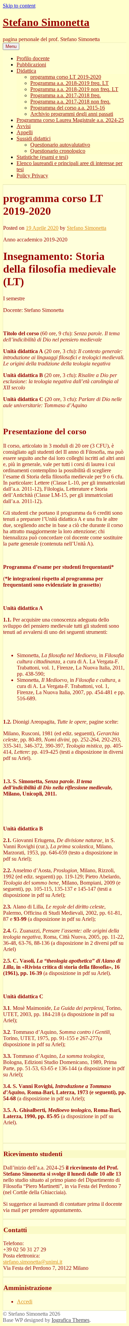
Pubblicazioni (31, 64)
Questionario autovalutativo (60, 145)
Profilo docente (33, 58)
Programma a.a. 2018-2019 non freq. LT (74, 89)
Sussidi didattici (34, 138)
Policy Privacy (32, 175)
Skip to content (19, 6)
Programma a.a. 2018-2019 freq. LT (69, 83)
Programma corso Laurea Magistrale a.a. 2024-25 (70, 120)
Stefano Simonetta (46, 22)
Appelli (25, 132)
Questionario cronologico (57, 151)
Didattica (26, 71)
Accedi (24, 1301)
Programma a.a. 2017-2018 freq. (65, 95)
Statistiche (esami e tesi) (42, 157)
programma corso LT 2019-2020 (65, 77)
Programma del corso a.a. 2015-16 (67, 108)
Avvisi (24, 126)
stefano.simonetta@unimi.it (32, 1262)
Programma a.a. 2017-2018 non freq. (70, 101)
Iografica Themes (70, 1320)
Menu (11, 46)
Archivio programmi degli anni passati (71, 114)
